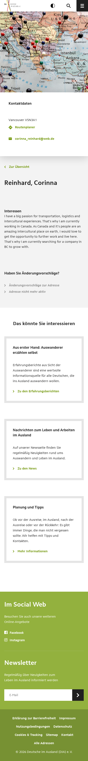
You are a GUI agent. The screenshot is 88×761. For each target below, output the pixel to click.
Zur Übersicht (19, 167)
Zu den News (27, 468)
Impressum (67, 718)
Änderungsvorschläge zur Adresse (34, 285)
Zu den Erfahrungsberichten (38, 391)
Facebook (16, 633)
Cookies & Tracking (29, 735)
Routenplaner (25, 127)
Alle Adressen (44, 743)
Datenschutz (62, 726)
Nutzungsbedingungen (33, 726)
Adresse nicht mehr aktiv (27, 292)
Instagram (17, 640)
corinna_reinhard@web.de (34, 138)
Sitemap (52, 735)
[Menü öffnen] (82, 5)
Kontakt (67, 735)
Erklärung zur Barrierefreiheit (34, 718)
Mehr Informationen (33, 551)
